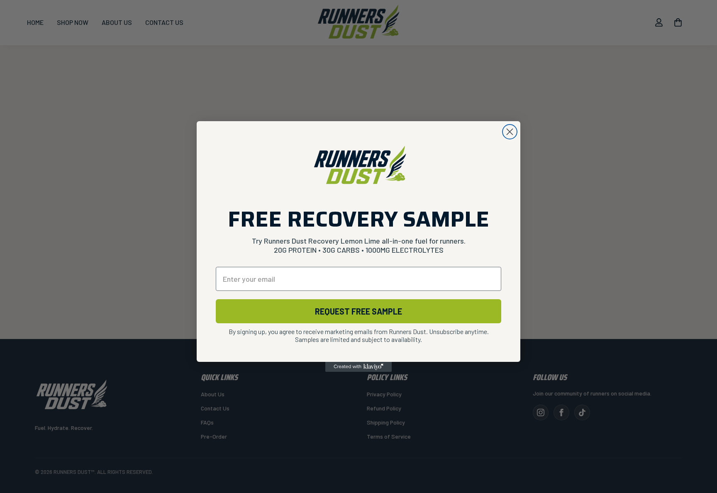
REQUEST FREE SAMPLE (358, 311)
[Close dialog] (509, 131)
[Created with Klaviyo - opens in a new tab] (358, 367)
